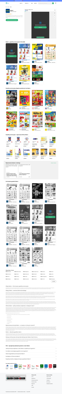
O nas (32, 376)
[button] (31, 348)
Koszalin (34, 274)
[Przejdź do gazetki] (55, 13)
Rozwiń (53, 281)
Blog (32, 3)
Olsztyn (16, 276)
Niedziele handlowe (50, 383)
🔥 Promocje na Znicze (44, 0)
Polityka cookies (34, 381)
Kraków (43, 274)
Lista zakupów (49, 378)
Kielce (16, 274)
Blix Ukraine (48, 381)
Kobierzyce (26, 274)
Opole (25, 276)
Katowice (8, 274)
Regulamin (33, 383)
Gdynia (43, 271)
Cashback (48, 380)
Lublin (51, 274)
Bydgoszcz (26, 271)
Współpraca (33, 378)
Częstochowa (35, 271)
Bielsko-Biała (17, 271)
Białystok (8, 271)
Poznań (34, 276)
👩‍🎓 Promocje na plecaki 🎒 (18, 0)
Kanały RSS (28, 391)
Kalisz (51, 271)
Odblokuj (40, 27)
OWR (32, 385)
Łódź (7, 276)
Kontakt (35, 3)
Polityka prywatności (35, 380)
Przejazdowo (44, 276)
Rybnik (51, 276)
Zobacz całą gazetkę (40, 37)
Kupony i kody (49, 376)
